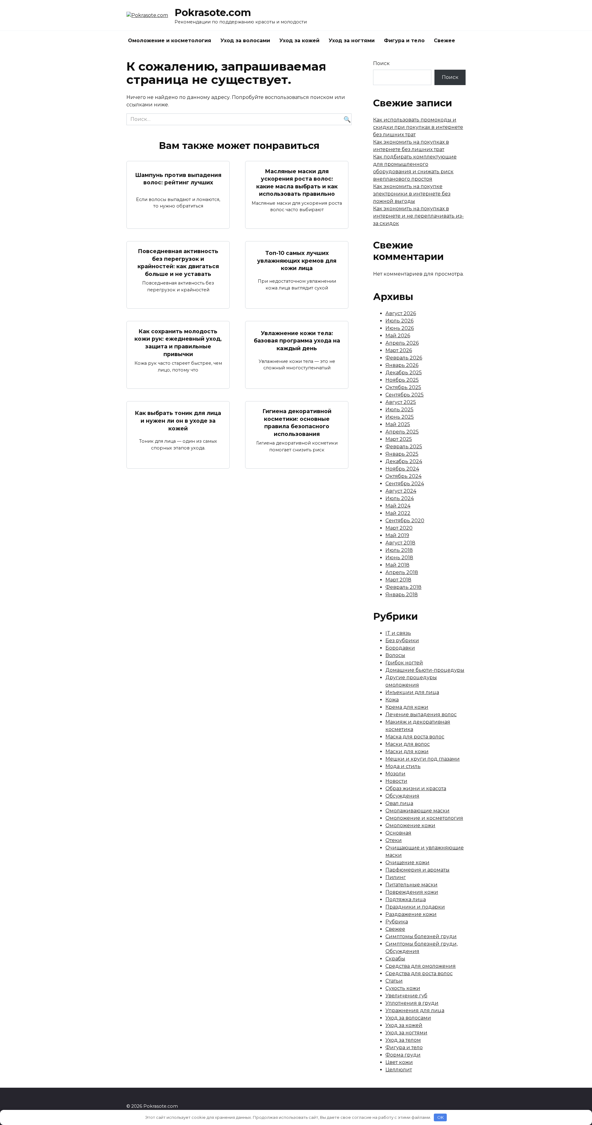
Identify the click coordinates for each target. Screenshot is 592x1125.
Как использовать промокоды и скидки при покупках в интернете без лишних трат (418, 127)
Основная (398, 833)
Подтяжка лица (405, 899)
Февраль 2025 (403, 447)
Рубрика (396, 922)
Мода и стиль (403, 766)
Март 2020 (399, 528)
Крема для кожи (406, 707)
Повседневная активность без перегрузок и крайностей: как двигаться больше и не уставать (178, 262)
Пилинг (395, 877)
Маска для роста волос (414, 737)
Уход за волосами (245, 40)
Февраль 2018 (403, 587)
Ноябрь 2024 (402, 469)
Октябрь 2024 (403, 476)
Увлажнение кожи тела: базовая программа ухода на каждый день (297, 340)
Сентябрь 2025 (404, 395)
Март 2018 (398, 580)
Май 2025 (397, 424)
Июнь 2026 (399, 328)
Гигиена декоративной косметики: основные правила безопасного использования (296, 422)
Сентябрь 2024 (404, 484)
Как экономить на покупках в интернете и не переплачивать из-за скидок (418, 216)
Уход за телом (403, 1040)
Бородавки (400, 648)
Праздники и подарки (415, 907)
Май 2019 (397, 535)
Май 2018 (397, 565)
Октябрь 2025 (403, 387)
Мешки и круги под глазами (422, 759)
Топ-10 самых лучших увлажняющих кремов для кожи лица (296, 260)
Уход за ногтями (352, 40)
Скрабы (395, 959)
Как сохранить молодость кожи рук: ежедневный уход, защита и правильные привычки (178, 342)
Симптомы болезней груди (421, 936)
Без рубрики (402, 640)
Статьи (394, 981)
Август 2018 (400, 543)
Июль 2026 (399, 321)
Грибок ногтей (404, 663)
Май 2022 (397, 513)
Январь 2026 (401, 365)
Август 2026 (400, 313)
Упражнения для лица (414, 1010)
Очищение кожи (407, 862)
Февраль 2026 (403, 358)
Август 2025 (400, 402)
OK (440, 1117)
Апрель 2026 (402, 343)
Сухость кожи (402, 988)
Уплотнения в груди (411, 1003)
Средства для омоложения (420, 966)
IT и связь (398, 633)
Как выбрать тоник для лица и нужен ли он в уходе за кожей (178, 420)
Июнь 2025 (399, 417)
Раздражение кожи (411, 914)
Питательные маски (411, 885)
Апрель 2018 (401, 572)
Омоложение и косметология (169, 40)
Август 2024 (400, 491)
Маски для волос (407, 744)
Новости (396, 781)
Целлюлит (398, 1070)
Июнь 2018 (399, 557)
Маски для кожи (407, 751)
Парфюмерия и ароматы (417, 870)
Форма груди (403, 1055)
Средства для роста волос (419, 973)
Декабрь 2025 (403, 373)
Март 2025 (398, 439)
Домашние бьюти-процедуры (424, 670)
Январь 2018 (401, 594)
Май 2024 (397, 506)
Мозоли (395, 774)
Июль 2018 (399, 550)
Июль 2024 (399, 498)
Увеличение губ (406, 996)
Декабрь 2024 (403, 461)
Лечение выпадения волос (421, 714)
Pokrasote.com (213, 12)
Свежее (444, 40)
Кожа (392, 700)
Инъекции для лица (412, 692)
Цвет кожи (399, 1062)
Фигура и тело (404, 40)
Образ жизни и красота (415, 788)
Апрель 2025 (402, 432)
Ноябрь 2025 (402, 380)
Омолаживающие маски (417, 811)
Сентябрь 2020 (404, 520)
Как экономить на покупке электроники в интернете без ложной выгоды (411, 193)
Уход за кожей (299, 40)
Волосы (395, 655)
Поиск (381, 63)
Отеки (393, 840)
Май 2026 (397, 336)
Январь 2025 (401, 454)
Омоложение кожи (410, 825)
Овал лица (399, 803)
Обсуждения (402, 796)
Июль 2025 (399, 410)
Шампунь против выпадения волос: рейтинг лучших (178, 179)
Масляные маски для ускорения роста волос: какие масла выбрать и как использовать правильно (297, 182)
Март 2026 (398, 350)
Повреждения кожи (411, 892)
